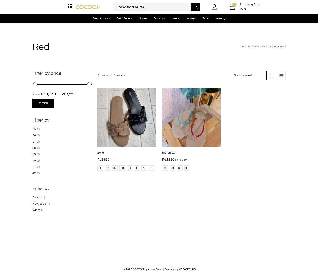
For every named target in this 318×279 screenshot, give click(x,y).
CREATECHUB (187, 269)
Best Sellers (124, 18)
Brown (36, 197)
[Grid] (270, 75)
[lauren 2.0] (191, 117)
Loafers (191, 18)
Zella (100, 152)
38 (34, 148)
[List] (281, 75)
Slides (143, 18)
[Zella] (126, 117)
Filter (43, 103)
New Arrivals (101, 18)
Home (246, 46)
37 (34, 141)
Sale (205, 18)
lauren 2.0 (169, 152)
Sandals (159, 18)
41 (34, 166)
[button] (245, 7)
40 (34, 160)
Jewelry (220, 18)
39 (34, 154)
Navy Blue (39, 203)
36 (34, 135)
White (36, 210)
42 (34, 173)
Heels (175, 18)
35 (34, 129)
